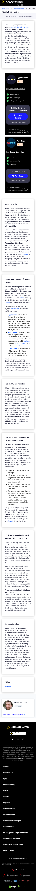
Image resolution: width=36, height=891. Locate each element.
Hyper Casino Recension (15, 89)
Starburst (21, 346)
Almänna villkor (9, 809)
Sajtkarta (6, 803)
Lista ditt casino (9, 815)
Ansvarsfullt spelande (11, 839)
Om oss (6, 766)
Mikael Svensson (20, 703)
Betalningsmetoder (19, 8)
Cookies (6, 797)
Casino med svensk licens (13, 845)
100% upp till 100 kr (18, 171)
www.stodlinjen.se (12, 131)
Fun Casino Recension (15, 152)
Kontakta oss (8, 772)
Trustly (7, 302)
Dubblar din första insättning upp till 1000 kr (18, 109)
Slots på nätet (8, 851)
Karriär (5, 790)
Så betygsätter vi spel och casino (15, 833)
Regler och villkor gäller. (18, 122)
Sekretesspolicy (9, 784)
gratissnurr (27, 341)
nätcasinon (15, 309)
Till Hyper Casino (18, 116)
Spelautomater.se (19, 745)
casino (22, 298)
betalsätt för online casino (20, 27)
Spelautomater (6, 8)
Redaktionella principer (12, 821)
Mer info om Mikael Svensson (13, 714)
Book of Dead (20, 343)
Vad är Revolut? (11, 16)
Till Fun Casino (18, 176)
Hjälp (5, 778)
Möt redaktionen (9, 827)
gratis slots (21, 758)
